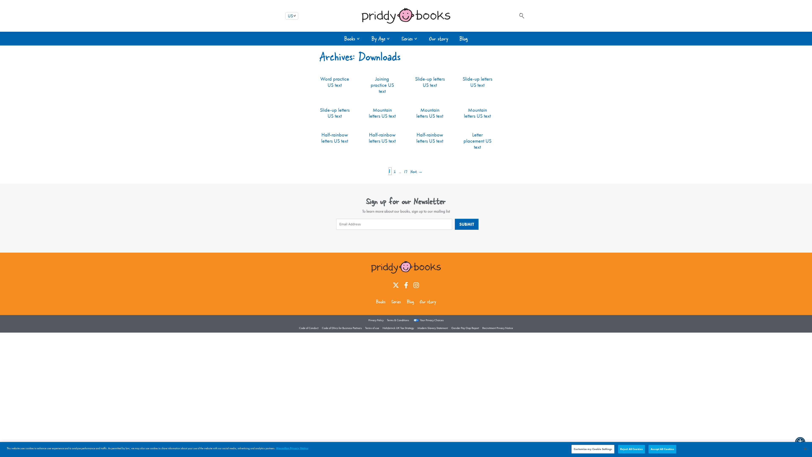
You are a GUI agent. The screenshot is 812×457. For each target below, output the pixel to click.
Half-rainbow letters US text (334, 137)
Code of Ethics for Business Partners (342, 328)
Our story (428, 301)
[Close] (805, 449)
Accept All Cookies (662, 449)
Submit (466, 224)
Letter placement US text (477, 140)
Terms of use (372, 328)
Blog (410, 301)
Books (380, 301)
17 (406, 171)
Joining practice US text (382, 85)
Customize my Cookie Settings (593, 449)
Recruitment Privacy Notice (497, 328)
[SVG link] (521, 15)
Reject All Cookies (631, 449)
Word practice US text (334, 82)
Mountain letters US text (382, 113)
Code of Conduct (308, 328)
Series (396, 301)
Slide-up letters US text (430, 82)
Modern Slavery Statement (432, 328)
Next (416, 171)
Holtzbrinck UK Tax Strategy (398, 328)
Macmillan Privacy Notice (292, 448)
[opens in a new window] (396, 285)
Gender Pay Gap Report (465, 328)
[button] (352, 38)
